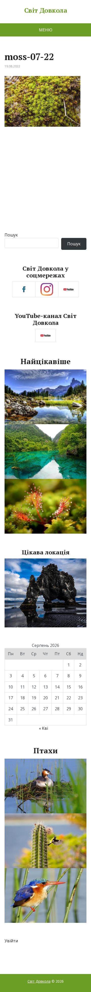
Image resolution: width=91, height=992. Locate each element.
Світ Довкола (45, 10)
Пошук (11, 235)
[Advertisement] (45, 184)
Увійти (11, 941)
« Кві (43, 728)
